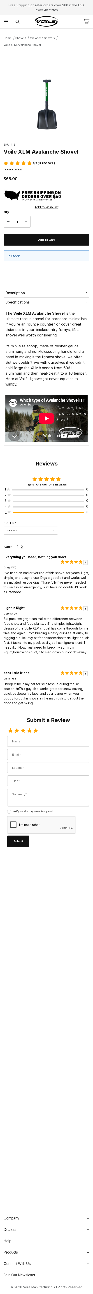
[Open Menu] (6, 21)
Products (11, 1252)
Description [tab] (15, 293)
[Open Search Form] (17, 21)
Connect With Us (17, 1264)
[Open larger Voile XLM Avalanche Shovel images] (46, 93)
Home (8, 38)
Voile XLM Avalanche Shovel (22, 45)
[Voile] (46, 21)
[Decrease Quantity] (8, 221)
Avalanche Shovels (42, 38)
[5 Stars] (36, 730)
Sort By (10, 523)
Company (11, 1218)
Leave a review (13, 169)
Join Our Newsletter (19, 1275)
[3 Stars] (23, 730)
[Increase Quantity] (25, 221)
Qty (6, 212)
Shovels (20, 38)
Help (7, 1241)
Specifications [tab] (17, 302)
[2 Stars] (17, 730)
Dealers (10, 1230)
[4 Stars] (29, 730)
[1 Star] (10, 730)
